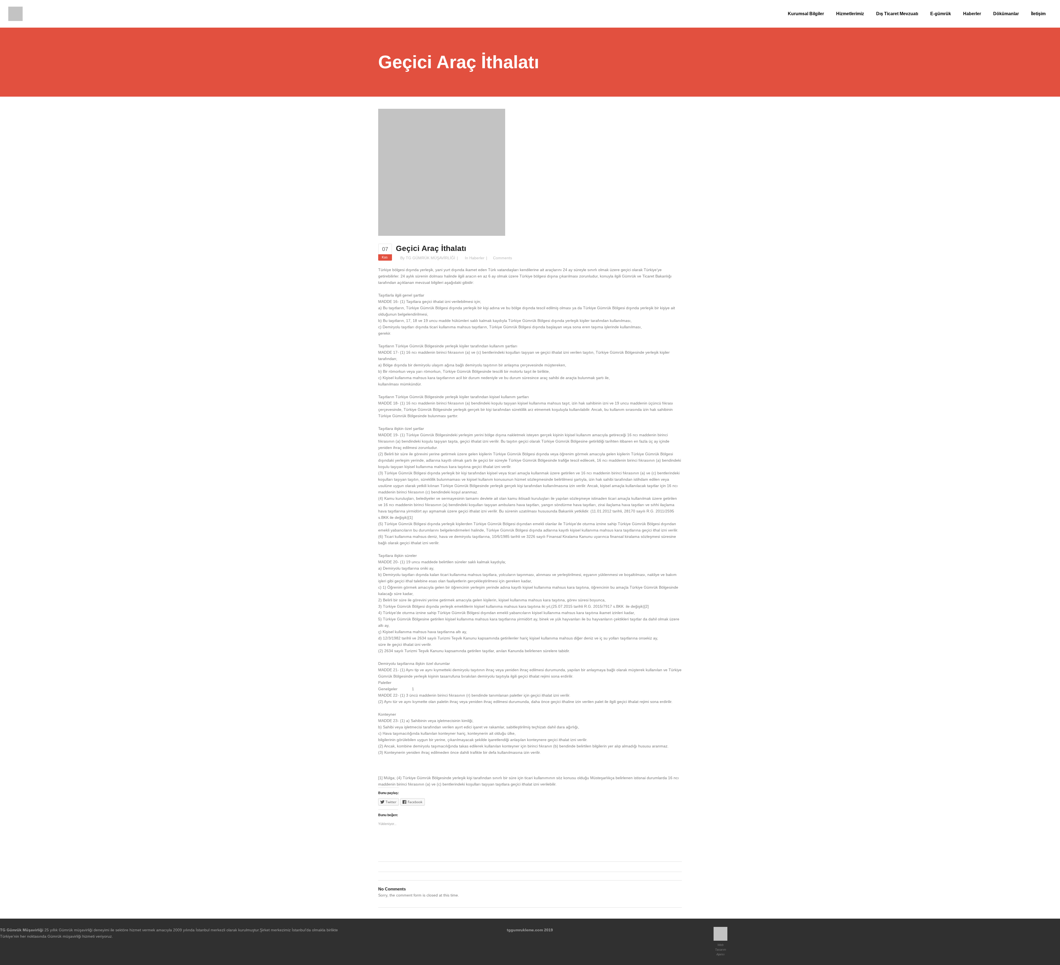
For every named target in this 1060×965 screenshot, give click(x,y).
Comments (502, 258)
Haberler (476, 258)
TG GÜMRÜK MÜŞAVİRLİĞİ (430, 258)
